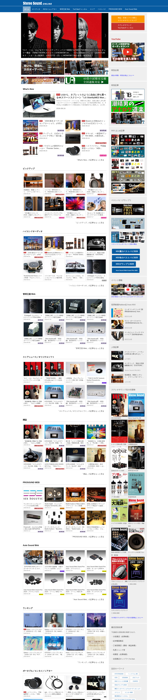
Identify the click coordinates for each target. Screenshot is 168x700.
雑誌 (25, 420)
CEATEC (135, 681)
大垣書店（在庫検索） (121, 636)
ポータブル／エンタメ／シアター (37, 671)
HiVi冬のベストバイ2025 (127, 258)
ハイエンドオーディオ (33, 231)
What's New (28, 89)
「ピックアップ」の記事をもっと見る (89, 223)
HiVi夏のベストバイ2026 (127, 251)
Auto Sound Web (31, 545)
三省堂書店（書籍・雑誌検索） (125, 645)
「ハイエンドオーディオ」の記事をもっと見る (86, 286)
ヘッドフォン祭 (133, 674)
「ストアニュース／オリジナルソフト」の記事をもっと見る (81, 411)
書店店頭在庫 (116, 627)
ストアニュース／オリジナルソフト (38, 357)
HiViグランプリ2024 (121, 685)
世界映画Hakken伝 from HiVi (123, 305)
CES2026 (125, 677)
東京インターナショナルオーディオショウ (127, 688)
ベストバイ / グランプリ (121, 200)
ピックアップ (29, 169)
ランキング (28, 608)
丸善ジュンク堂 (119, 650)
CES (116, 677)
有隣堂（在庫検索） (121, 654)
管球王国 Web (29, 294)
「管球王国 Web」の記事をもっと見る (89, 348)
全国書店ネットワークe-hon (124, 659)
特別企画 (115, 70)
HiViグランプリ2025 (125, 264)
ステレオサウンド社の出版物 (123, 390)
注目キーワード (117, 669)
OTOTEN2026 (119, 674)
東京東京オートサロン (121, 696)
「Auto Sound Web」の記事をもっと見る (88, 599)
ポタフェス (136, 677)
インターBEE (129, 692)
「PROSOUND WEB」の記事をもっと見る (87, 537)
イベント (117, 692)
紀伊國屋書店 (118, 641)
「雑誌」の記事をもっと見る (93, 474)
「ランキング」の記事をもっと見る (90, 662)
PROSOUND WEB (31, 482)
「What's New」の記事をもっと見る (90, 160)
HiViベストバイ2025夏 (121, 681)
